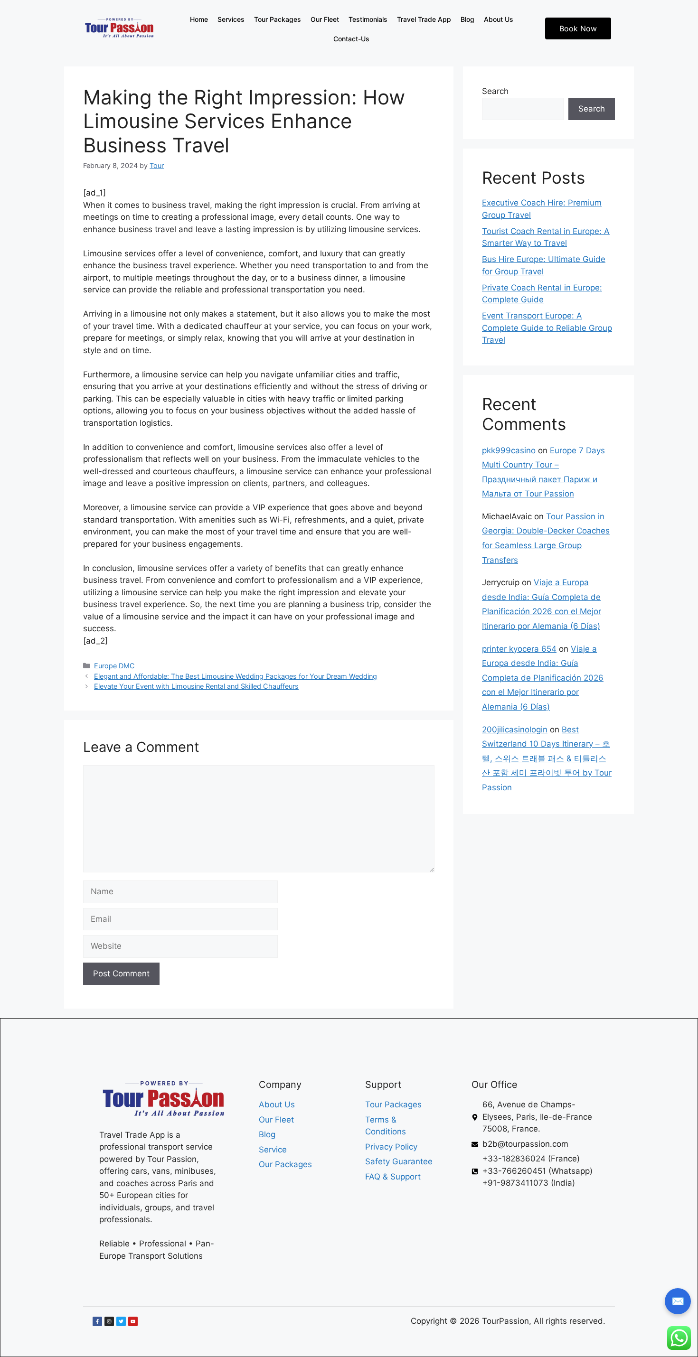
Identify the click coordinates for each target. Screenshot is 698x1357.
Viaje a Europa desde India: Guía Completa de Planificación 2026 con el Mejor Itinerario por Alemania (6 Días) (543, 677)
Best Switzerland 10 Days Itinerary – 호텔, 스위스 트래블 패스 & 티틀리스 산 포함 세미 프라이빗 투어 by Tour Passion (547, 758)
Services (231, 19)
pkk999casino (509, 450)
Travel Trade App (424, 19)
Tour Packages (277, 19)
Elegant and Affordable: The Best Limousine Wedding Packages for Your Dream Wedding (235, 676)
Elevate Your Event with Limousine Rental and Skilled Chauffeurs (196, 686)
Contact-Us (351, 39)
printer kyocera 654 (519, 649)
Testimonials (368, 19)
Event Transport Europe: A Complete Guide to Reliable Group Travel (547, 328)
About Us (498, 19)
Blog (467, 19)
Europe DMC (114, 666)
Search (495, 91)
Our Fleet (325, 19)
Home (199, 19)
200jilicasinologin (514, 729)
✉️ (677, 1301)
